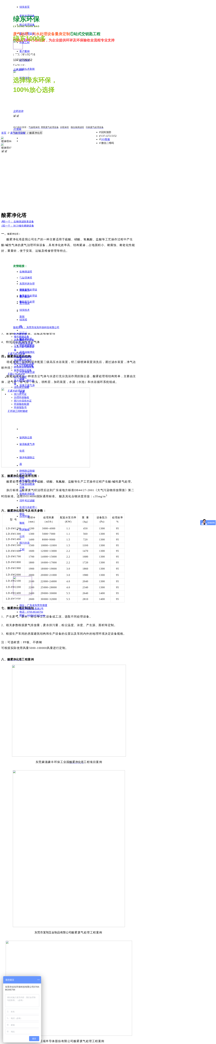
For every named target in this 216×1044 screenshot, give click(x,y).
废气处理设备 (17, 132)
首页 (3, 132)
